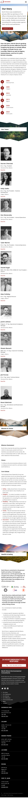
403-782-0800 (4, 759)
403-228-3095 (4, 730)
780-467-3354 (4, 716)
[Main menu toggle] (26, 2)
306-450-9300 (4, 773)
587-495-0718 (4, 744)
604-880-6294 (4, 787)
